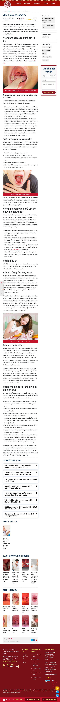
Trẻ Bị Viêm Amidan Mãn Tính (34, 608)
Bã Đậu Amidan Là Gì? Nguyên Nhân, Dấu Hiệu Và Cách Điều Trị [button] (20, 508)
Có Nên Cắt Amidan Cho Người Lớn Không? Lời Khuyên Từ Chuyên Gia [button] (18, 473)
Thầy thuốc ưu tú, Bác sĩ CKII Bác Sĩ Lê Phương (47, 20)
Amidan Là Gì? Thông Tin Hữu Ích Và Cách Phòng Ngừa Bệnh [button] (18, 487)
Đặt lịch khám (34, 700)
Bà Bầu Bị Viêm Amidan (34, 630)
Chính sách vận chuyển (36, 678)
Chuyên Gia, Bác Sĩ (25, 656)
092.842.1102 (6, 661)
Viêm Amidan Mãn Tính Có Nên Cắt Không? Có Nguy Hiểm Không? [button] (18, 466)
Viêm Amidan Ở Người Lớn (15, 608)
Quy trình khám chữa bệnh (36, 664)
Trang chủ (18, 3)
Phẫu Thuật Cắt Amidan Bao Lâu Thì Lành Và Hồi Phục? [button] (20, 480)
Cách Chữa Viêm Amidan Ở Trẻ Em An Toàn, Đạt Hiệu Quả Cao (15, 578)
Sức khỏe (24, 661)
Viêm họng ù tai (46, 50)
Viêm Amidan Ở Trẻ (15, 630)
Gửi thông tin (48, 92)
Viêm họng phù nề (46, 57)
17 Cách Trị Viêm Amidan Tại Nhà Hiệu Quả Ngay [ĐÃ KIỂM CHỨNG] (34, 578)
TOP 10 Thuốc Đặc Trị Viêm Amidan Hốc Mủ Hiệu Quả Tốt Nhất (6, 543)
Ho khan (44, 53)
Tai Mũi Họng (45, 37)
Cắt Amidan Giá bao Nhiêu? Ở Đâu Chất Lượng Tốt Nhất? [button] (19, 515)
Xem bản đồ (14, 661)
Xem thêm (45, 60)
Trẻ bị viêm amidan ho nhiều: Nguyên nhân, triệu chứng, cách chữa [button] (18, 494)
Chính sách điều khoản (37, 669)
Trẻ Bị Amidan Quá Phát (25, 630)
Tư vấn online (51, 700)
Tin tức (46, 3)
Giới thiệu (27, 3)
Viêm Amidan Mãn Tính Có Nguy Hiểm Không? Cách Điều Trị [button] (19, 501)
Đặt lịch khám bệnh (36, 660)
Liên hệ (53, 3)
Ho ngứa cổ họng (46, 47)
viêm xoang (16, 249)
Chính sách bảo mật (37, 673)
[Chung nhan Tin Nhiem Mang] (54, 683)
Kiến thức (37, 3)
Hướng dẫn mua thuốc (37, 655)
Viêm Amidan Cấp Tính (6, 630)
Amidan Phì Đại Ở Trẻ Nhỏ (6, 608)
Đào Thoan (11, 639)
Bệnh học (11, 11)
